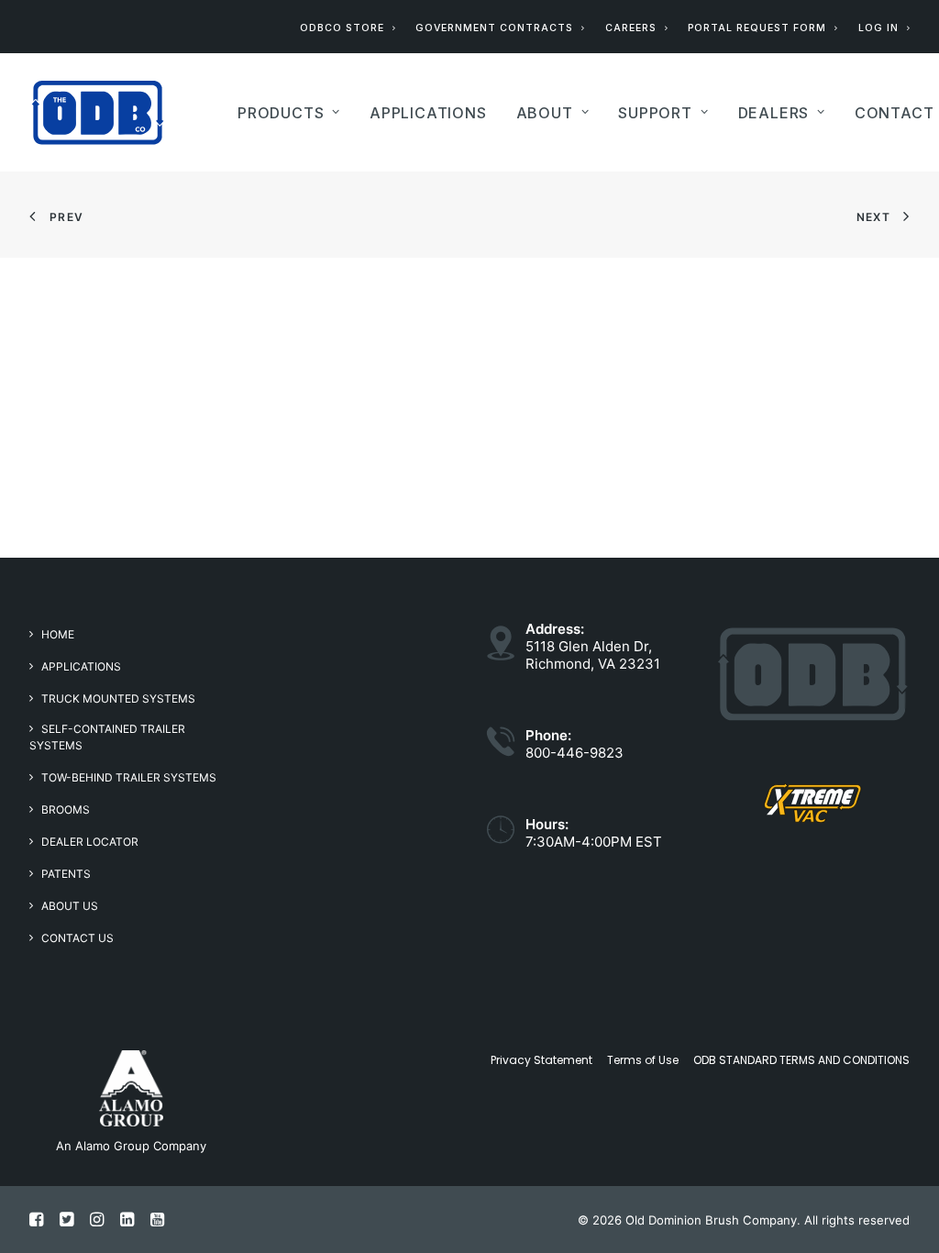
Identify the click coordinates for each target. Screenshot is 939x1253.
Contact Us (77, 938)
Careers (631, 28)
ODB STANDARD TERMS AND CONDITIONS (801, 1060)
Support (655, 113)
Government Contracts (494, 28)
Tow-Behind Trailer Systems (128, 777)
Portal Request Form (757, 28)
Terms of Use (643, 1060)
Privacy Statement (541, 1060)
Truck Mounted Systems (118, 698)
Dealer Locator (89, 841)
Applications (81, 666)
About (544, 113)
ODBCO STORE (342, 28)
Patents (66, 874)
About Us (69, 906)
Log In (878, 28)
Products (281, 113)
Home (57, 634)
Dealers (774, 113)
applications (428, 113)
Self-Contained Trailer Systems (107, 737)
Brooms (65, 809)
